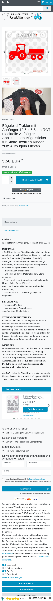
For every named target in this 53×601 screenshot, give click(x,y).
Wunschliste (10, 198)
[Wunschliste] (39, 2)
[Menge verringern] (11, 182)
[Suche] (47, 8)
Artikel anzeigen (35, 409)
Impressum (7, 553)
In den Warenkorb (32, 179)
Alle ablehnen (26, 589)
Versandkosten (23, 206)
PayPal (10, 571)
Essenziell (11, 565)
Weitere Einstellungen (12, 577)
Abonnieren (25, 489)
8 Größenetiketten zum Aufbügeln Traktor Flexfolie (33, 397)
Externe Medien (14, 568)
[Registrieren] (8, 2)
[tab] (26, 222)
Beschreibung (10, 222)
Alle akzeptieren (26, 583)
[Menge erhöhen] (11, 178)
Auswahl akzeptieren (26, 595)
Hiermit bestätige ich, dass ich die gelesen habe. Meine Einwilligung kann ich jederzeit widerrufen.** (28, 480)
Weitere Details (11, 230)
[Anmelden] (3, 2)
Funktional (12, 574)
